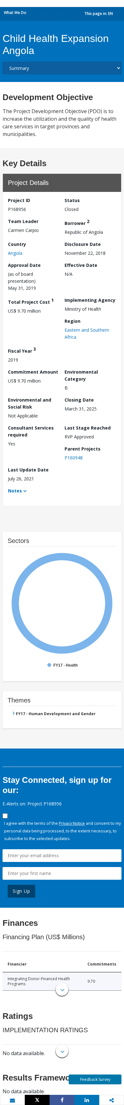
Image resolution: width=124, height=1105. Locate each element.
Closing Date (79, 400)
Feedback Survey (95, 1079)
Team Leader (23, 221)
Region (72, 321)
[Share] (62, 1099)
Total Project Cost (31, 301)
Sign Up (21, 891)
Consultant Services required (31, 431)
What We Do (15, 12)
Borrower (77, 222)
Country (17, 244)
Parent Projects (82, 449)
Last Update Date (28, 470)
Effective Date (81, 265)
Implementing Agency (90, 300)
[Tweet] (37, 1099)
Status (72, 200)
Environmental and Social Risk (29, 403)
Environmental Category (81, 375)
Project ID (19, 200)
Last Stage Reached (88, 428)
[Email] (12, 1100)
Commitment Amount (33, 372)
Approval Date (24, 265)
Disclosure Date (83, 244)
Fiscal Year (22, 350)
